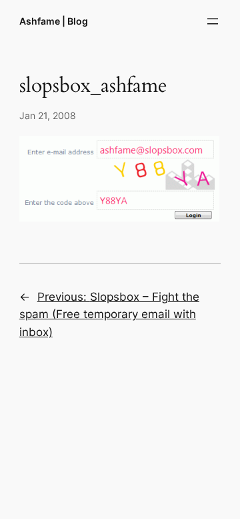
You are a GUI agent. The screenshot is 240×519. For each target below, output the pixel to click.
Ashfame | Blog (53, 21)
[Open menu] (213, 21)
